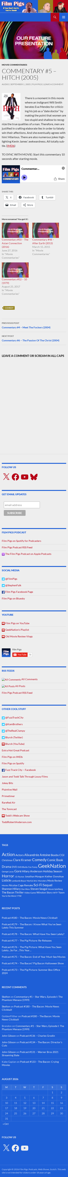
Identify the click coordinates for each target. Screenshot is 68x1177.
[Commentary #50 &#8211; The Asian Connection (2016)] (15, 230)
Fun (30, 867)
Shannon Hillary (11, 888)
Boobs (55, 855)
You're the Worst (9, 896)
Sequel (47, 885)
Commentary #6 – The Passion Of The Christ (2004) (30, 338)
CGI (61, 855)
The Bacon (8, 892)
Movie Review (54, 880)
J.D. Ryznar (19, 876)
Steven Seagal (38, 888)
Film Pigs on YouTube (17, 623)
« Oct (6, 1123)
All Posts (20, 686)
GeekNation (52, 866)
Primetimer (8, 796)
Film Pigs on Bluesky (13, 598)
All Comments (29, 679)
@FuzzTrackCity (14, 717)
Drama (6, 867)
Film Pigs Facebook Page (19, 591)
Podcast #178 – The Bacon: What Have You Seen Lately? (33, 934)
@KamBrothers (14, 724)
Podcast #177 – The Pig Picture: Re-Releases (27, 940)
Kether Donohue (54, 876)
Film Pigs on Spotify (13, 763)
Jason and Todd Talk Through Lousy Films (25, 776)
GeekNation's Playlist (17, 629)
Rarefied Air (8, 802)
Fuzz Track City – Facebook (20, 769)
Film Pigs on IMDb (12, 756)
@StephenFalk (13, 585)
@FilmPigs (11, 578)
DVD (14, 866)
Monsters (42, 880)
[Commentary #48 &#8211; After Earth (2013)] (45, 230)
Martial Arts (32, 881)
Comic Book (55, 860)
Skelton (6, 996)
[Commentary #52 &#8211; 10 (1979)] (15, 270)
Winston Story (44, 892)
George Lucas (8, 871)
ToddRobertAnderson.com (17, 822)
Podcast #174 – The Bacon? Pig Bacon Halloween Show (33, 963)
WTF (55, 892)
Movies (5, 885)
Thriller (19, 892)
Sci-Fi (38, 885)
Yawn (61, 892)
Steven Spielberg (55, 889)
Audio (5, 84)
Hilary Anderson (32, 871)
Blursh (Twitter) (14, 737)
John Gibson (9, 1035)
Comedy (9, 308)
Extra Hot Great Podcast (15, 750)
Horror (8, 875)
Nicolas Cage (16, 885)
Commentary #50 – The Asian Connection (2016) (15, 243)
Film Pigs (37, 84)
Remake (28, 885)
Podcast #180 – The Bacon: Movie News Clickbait (29, 917)
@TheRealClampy (15, 730)
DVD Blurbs (23, 867)
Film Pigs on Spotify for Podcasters (21, 540)
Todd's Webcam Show (17, 815)
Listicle (6, 880)
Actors (19, 855)
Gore (17, 871)
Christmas (7, 860)
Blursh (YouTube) (14, 743)
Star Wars (25, 889)
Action (8, 854)
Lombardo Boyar (19, 881)
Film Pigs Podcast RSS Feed (17, 547)
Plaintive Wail (9, 789)
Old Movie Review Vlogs (19, 636)
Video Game (30, 892)
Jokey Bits (7, 783)
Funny (35, 867)
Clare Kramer (22, 860)
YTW (19, 896)
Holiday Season (52, 871)
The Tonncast (9, 809)
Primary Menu (63, 17)
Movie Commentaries (14, 64)
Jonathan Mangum (34, 876)
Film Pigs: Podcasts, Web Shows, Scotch (38, 1169)
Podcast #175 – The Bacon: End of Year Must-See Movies (33, 956)
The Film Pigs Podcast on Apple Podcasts (28, 553)
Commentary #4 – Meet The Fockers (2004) (26, 325)
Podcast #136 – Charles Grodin (37, 1035)
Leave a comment (53, 84)
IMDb (11, 145)
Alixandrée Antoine (37, 855)
